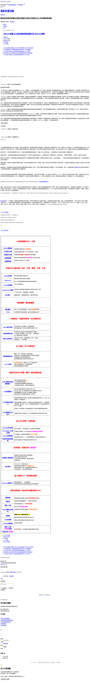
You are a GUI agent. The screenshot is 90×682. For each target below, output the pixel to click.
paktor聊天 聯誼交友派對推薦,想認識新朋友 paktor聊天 (16, 51)
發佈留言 (3, 589)
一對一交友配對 (4, 212)
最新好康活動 (7, 11)
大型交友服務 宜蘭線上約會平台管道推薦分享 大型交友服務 (18, 48)
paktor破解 (5, 44)
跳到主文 (3, 14)
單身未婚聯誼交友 (43, 181)
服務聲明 (58, 662)
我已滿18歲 (3, 679)
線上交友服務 (6, 541)
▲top (2, 578)
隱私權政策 (53, 662)
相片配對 (3, 201)
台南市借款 (3, 623)
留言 (15, 572)
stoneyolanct (3, 564)
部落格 (5, 26)
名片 (4, 27)
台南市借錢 (3, 625)
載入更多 (3, 581)
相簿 (4, 24)
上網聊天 (76, 167)
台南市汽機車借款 (5, 618)
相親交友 (5, 37)
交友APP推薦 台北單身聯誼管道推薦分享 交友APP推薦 (24, 34)
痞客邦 (11, 572)
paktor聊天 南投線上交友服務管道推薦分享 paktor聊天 (16, 54)
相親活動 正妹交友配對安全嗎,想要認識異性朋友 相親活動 (17, 53)
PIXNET (34, 662)
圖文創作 (11, 576)
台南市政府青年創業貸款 (7, 620)
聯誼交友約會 (6, 40)
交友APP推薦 (6, 38)
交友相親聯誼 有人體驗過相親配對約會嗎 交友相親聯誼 (17, 49)
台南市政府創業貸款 (6, 622)
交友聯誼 (5, 42)
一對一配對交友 (4, 230)
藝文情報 (12, 21)
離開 (8, 679)
